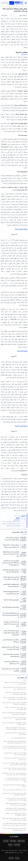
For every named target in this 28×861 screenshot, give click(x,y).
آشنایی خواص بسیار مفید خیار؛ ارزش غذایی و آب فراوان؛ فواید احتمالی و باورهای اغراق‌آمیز (15, 799)
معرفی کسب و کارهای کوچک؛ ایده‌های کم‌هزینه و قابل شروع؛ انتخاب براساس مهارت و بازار (14, 819)
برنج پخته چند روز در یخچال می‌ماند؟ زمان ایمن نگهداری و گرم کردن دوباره (15, 753)
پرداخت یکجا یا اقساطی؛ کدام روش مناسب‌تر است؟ (14, 790)
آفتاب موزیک (17, 845)
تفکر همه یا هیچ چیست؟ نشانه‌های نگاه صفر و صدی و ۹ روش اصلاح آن (14, 723)
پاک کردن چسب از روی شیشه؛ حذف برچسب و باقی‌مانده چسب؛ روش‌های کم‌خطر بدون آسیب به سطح (15, 779)
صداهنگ (10, 845)
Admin (18, 518)
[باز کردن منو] (25, 3)
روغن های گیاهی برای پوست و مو (18, 738)
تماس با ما (11, 858)
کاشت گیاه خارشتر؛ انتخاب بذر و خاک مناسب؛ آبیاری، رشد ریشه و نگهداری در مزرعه (14, 688)
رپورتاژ (20, 15)
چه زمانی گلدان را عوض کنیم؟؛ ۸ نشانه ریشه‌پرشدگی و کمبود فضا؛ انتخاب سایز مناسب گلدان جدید (14, 774)
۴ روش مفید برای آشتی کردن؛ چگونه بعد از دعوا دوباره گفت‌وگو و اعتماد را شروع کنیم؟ (14, 713)
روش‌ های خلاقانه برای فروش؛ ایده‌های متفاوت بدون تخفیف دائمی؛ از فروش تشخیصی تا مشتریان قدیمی (14, 824)
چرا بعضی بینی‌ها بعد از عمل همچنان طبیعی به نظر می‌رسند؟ (14, 785)
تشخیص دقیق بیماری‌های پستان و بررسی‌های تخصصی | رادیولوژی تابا (16, 814)
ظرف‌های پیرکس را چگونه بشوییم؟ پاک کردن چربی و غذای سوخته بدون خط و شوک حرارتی (14, 763)
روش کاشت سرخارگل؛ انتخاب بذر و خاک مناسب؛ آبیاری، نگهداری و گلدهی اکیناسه (15, 693)
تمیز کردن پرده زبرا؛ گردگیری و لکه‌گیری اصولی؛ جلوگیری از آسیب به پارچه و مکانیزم (16, 804)
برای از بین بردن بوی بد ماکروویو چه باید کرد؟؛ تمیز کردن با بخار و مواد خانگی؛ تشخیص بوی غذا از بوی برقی (14, 747)
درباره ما (17, 858)
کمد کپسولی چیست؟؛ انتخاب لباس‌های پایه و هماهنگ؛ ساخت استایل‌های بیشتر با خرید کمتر (15, 809)
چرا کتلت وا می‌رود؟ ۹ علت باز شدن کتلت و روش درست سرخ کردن (15, 758)
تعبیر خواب (5, 841)
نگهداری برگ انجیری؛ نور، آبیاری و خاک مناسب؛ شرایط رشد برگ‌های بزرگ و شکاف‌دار (14, 703)
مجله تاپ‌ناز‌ (19, 3)
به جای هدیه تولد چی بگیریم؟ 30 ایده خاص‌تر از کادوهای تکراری (15, 733)
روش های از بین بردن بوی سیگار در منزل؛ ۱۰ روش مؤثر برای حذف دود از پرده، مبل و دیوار (15, 768)
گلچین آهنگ (13, 841)
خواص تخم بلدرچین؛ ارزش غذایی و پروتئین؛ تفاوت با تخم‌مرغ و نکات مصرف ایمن (14, 794)
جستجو (12, 3)
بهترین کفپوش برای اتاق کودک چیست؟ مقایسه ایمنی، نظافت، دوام (15, 708)
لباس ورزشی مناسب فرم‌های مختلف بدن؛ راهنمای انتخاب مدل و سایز (15, 683)
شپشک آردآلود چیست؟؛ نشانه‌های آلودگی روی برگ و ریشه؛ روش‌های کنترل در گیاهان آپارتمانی (14, 698)
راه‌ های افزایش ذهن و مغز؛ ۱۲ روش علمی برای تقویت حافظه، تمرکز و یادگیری (14, 718)
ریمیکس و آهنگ (21, 841)
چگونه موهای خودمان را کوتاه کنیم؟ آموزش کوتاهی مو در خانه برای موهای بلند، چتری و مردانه (14, 742)
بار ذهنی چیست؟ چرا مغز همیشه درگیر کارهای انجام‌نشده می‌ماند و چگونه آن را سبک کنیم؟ (16, 728)
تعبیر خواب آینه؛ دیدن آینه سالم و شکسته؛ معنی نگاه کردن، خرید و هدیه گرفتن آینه (14, 829)
